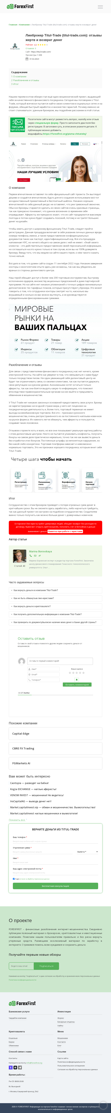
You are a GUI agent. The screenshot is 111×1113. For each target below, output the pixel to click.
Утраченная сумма (22, 847)
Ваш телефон (20, 837)
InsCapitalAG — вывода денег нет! (30, 801)
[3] (76, 673)
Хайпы (60, 1025)
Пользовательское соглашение (71, 1065)
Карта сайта (63, 1058)
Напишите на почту (25, 1063)
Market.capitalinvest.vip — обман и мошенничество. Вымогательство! (52, 807)
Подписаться (46, 966)
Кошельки (13, 1038)
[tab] (55, 590)
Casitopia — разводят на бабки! (29, 783)
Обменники (14, 1045)
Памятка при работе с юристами (65, 531)
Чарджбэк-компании (17, 1018)
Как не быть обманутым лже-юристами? (34, 598)
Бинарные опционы (66, 1022)
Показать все (17, 819)
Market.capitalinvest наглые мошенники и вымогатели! (44, 813)
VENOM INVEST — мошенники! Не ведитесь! (36, 795)
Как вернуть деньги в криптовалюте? (32, 606)
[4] (80, 673)
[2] (73, 673)
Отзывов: (30, 48)
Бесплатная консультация (55, 886)
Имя (15, 858)
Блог (59, 1045)
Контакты (13, 1058)
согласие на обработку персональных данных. (35, 879)
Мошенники (63, 1038)
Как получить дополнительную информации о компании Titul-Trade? (48, 614)
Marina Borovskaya (40, 551)
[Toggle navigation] (100, 7)
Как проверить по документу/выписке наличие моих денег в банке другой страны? (55, 622)
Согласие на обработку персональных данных (78, 1069)
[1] (70, 673)
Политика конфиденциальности (22, 980)
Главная (13, 24)
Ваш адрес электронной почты (28, 868)
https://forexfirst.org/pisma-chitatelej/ (65, 133)
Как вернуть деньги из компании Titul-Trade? (36, 590)
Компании (24, 24)
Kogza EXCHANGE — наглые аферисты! (33, 789)
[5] (83, 673)
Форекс (61, 1018)
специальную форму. (47, 122)
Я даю (32, 879)
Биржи (11, 1042)
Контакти (62, 1042)
